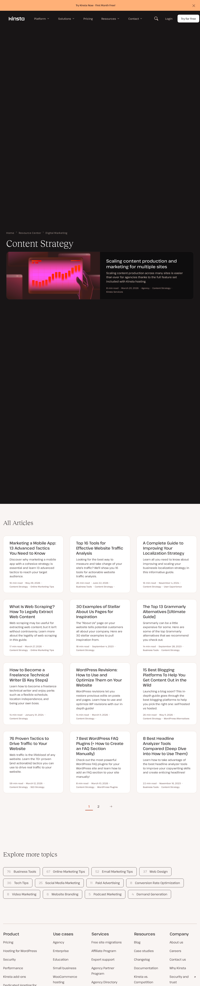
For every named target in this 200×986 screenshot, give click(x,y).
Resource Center (30, 233)
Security (9, 959)
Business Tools (21, 871)
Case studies (144, 951)
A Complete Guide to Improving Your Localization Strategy (163, 548)
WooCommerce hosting (65, 979)
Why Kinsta (178, 968)
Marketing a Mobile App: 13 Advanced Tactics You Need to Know (33, 548)
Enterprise (61, 951)
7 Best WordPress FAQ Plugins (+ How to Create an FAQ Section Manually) (99, 746)
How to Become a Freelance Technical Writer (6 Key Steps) (29, 675)
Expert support (102, 959)
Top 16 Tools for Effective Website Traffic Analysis (99, 548)
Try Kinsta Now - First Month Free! (95, 5)
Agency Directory (104, 982)
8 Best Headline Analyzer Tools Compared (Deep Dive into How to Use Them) (165, 746)
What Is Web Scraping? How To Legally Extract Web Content (32, 611)
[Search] (156, 18)
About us (176, 942)
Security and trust (179, 979)
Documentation (146, 968)
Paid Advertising (105, 883)
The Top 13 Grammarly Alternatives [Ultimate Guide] (164, 611)
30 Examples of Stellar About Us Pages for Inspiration (98, 611)
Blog (137, 942)
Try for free (188, 19)
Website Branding (62, 894)
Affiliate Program (103, 951)
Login (168, 19)
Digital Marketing (56, 233)
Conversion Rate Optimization (155, 883)
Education (60, 959)
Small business (64, 968)
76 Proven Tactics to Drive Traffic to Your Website (29, 743)
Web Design (155, 871)
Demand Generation (149, 894)
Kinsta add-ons (14, 976)
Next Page (109, 806)
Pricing (8, 942)
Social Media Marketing (59, 883)
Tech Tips (17, 883)
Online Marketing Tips (65, 871)
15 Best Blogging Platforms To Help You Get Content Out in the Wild (165, 677)
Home (10, 233)
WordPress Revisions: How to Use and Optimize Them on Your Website (99, 677)
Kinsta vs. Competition (143, 979)
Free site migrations (106, 942)
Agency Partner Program (102, 971)
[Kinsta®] (16, 18)
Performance (13, 968)
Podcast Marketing (105, 894)
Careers (175, 951)
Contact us (178, 959)
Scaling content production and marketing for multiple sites (141, 263)
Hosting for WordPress (20, 951)
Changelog (142, 959)
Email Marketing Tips (114, 871)
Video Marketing (21, 894)
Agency (58, 942)
